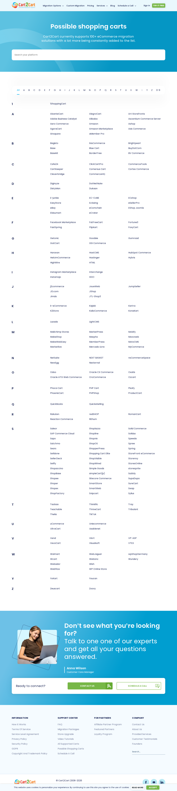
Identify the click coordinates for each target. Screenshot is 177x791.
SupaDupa (134, 478)
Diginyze (54, 183)
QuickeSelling (96, 404)
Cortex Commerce (138, 169)
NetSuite (54, 357)
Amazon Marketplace (101, 128)
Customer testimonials (144, 739)
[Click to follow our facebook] (146, 782)
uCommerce (57, 523)
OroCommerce (97, 377)
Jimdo (53, 296)
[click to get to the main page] (25, 782)
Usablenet (94, 528)
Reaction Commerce (61, 419)
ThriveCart (95, 509)
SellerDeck (56, 458)
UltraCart (55, 528)
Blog (112, 5)
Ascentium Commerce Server (144, 118)
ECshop (132, 197)
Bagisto (54, 143)
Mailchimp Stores (59, 331)
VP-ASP (132, 538)
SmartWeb (95, 488)
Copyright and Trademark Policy (29, 753)
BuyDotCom (134, 148)
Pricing (90, 5)
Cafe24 (54, 164)
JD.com (54, 291)
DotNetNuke (95, 183)
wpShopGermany (138, 554)
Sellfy (53, 463)
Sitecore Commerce (100, 478)
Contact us (138, 724)
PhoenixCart (57, 393)
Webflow (55, 569)
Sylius (131, 493)
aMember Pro (96, 133)
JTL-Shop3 (95, 296)
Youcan (93, 578)
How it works (19, 724)
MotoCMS (133, 341)
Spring (131, 448)
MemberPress (97, 341)
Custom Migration (75, 5)
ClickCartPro (96, 164)
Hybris (131, 257)
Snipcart (93, 493)
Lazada (54, 321)
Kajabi (92, 305)
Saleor (53, 428)
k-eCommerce (58, 305)
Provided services (141, 734)
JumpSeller (134, 286)
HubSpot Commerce (139, 252)
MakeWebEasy (58, 341)
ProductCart (135, 393)
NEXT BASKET (96, 357)
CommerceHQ (97, 174)
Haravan (54, 252)
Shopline (93, 433)
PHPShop (94, 393)
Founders (137, 743)
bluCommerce (97, 143)
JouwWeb (94, 286)
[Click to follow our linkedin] (162, 782)
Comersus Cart (97, 169)
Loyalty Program (103, 734)
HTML (92, 262)
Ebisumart (55, 212)
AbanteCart (56, 113)
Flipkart (93, 227)
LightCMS (94, 321)
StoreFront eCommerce (141, 453)
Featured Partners (104, 729)
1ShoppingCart (58, 103)
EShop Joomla (136, 207)
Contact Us (87, 686)
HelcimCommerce (60, 257)
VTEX (131, 543)
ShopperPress (97, 448)
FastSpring (56, 227)
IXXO (91, 277)
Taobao (54, 504)
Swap (131, 488)
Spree (131, 443)
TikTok (92, 514)
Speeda (132, 438)
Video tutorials (66, 739)
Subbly (132, 473)
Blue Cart (94, 148)
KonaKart (133, 310)
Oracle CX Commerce (101, 372)
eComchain (95, 207)
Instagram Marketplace (63, 272)
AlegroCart (95, 113)
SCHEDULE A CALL (137, 686)
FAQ (60, 724)
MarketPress (96, 331)
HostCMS (94, 252)
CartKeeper (56, 169)
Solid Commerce (137, 428)
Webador (55, 564)
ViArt (92, 538)
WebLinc (93, 559)
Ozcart (132, 377)
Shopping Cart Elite (99, 453)
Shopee (54, 478)
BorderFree (95, 153)
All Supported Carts (68, 743)
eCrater (93, 212)
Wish (91, 564)
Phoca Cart (56, 388)
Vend (53, 538)
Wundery (133, 559)
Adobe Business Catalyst (63, 118)
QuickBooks (56, 404)
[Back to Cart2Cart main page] (23, 7)
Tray (130, 504)
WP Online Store (98, 569)
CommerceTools (137, 164)
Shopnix (93, 438)
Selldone (54, 453)
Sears (53, 448)
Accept (153, 787)
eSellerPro (134, 202)
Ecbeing (93, 202)
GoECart (55, 243)
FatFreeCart (96, 222)
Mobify (132, 331)
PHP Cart (94, 388)
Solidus (132, 433)
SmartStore (95, 483)
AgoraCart (56, 128)
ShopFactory (57, 493)
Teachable (56, 509)
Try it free (158, 5)
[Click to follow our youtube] (154, 782)
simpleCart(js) (97, 473)
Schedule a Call (125, 5)
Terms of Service (21, 729)
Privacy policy (19, 739)
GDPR (15, 748)
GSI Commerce (97, 243)
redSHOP (94, 414)
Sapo (53, 438)
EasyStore (55, 202)
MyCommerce (136, 346)
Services (101, 5)
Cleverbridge (57, 174)
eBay (53, 207)
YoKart (54, 578)
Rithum (93, 419)
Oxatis (131, 372)
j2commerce (57, 286)
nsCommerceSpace (139, 357)
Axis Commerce (137, 128)
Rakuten (54, 414)
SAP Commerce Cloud (62, 433)
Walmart (55, 554)
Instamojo (55, 277)
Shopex (54, 488)
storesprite (134, 468)
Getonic (54, 238)
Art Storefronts (136, 113)
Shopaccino (56, 468)
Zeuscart (55, 588)
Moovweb (133, 336)
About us (137, 729)
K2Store (54, 310)
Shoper (54, 483)
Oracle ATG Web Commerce (66, 377)
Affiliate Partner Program (108, 724)
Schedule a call (66, 753)
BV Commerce (136, 153)
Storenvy (133, 458)
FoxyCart (133, 227)
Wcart (53, 559)
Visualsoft (94, 543)
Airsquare (55, 133)
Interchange (96, 272)
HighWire (55, 262)
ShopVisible (95, 458)
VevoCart (55, 543)
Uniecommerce (97, 523)
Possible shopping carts (71, 748)
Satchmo (55, 443)
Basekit (54, 153)
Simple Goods (96, 468)
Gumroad (133, 238)
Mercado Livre (97, 346)
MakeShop (56, 336)
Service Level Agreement (25, 734)
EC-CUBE (94, 197)
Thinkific (93, 504)
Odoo (53, 372)
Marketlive (56, 346)
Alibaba (93, 118)
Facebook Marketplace (63, 222)
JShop (92, 291)
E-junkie (54, 197)
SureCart (133, 483)
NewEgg (54, 362)
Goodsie (93, 238)
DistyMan (55, 188)
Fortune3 (133, 222)
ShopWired (95, 463)
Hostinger (94, 257)
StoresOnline (135, 463)
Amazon (93, 123)
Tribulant (133, 509)
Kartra (131, 305)
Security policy (20, 743)
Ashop (131, 123)
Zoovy (92, 588)
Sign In (147, 5)
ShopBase (55, 473)
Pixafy (131, 388)
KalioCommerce (98, 310)
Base (52, 148)
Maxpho (93, 336)
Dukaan (93, 188)
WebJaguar (95, 554)
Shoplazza (94, 428)
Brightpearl (134, 143)
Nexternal (94, 362)
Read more (137, 787)
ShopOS (93, 443)
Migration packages (68, 729)
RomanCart (134, 414)
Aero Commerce (59, 123)
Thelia (53, 514)
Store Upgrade (66, 734)
